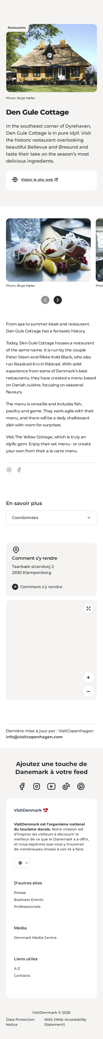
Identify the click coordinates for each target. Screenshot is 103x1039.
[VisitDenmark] (31, 810)
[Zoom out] (88, 691)
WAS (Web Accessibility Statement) (65, 1022)
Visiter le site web (37, 179)
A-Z (17, 968)
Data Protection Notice (20, 1022)
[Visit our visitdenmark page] (51, 786)
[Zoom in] (88, 677)
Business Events (28, 899)
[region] (51, 650)
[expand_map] (88, 608)
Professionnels (27, 906)
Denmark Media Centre (35, 937)
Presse (20, 892)
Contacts (22, 975)
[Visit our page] (36, 786)
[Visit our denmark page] (22, 786)
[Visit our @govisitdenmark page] (66, 786)
